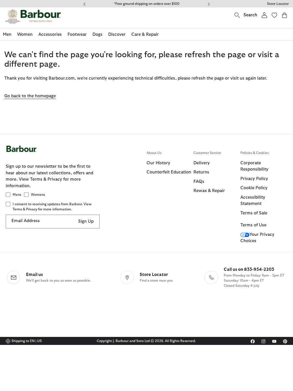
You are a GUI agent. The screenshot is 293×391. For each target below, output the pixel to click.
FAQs (198, 181)
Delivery (201, 163)
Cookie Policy (254, 188)
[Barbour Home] (33, 16)
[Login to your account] (264, 15)
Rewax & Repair (209, 191)
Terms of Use (253, 225)
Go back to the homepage (30, 96)
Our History (158, 163)
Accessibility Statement (252, 200)
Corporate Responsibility (254, 166)
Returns (201, 172)
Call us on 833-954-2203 (249, 269)
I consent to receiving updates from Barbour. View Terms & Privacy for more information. (52, 206)
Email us (34, 274)
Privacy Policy (254, 179)
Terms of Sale (253, 213)
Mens (17, 194)
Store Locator (278, 3)
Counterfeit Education (168, 172)
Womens (38, 194)
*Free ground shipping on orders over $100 (146, 3)
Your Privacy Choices (257, 237)
